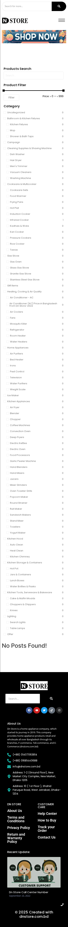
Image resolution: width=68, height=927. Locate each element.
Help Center (47, 813)
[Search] (59, 6)
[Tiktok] (51, 710)
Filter (12, 97)
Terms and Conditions (15, 819)
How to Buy (47, 820)
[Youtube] (36, 710)
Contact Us (46, 837)
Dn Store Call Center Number (28, 892)
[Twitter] (44, 710)
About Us (14, 811)
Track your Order (46, 829)
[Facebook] (29, 710)
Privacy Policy (18, 828)
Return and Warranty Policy (16, 838)
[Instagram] (59, 710)
